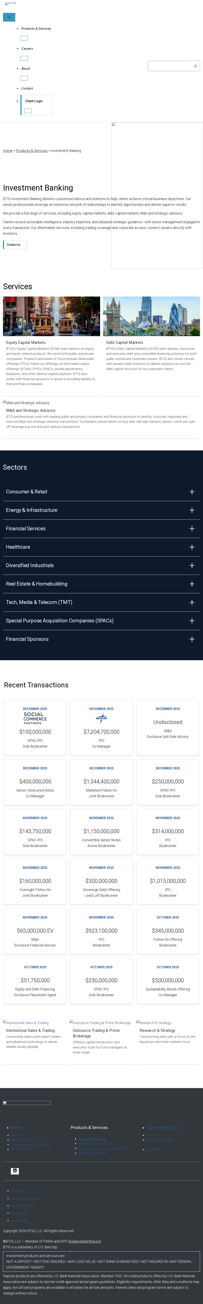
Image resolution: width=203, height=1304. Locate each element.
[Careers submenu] (24, 58)
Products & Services (32, 151)
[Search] (195, 66)
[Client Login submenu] (28, 110)
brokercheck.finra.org (85, 1241)
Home (7, 151)
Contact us (13, 244)
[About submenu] (24, 78)
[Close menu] (9, 17)
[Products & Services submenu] (24, 38)
